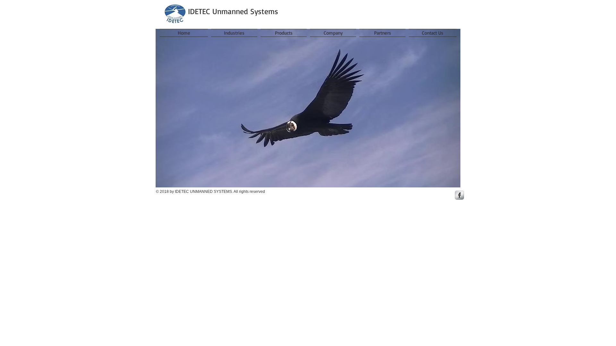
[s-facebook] (459, 195)
